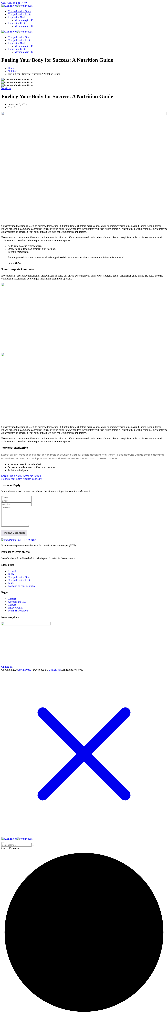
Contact (12, 598)
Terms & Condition (18, 610)
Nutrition (12, 71)
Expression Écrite (17, 23)
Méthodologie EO (23, 20)
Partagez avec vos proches (15, 551)
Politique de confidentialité (21, 586)
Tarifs (11, 574)
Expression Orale (17, 17)
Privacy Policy (15, 607)
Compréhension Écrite (19, 14)
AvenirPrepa (24, 669)
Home (11, 68)
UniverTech (55, 669)
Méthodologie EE (23, 26)
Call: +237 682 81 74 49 (14, 2)
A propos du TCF (17, 601)
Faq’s (10, 583)
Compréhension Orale (19, 11)
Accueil (12, 571)
